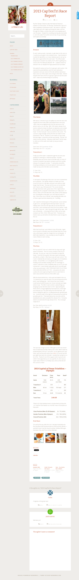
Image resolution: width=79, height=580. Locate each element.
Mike (56, 20)
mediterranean (13, 161)
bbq (11, 116)
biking (11, 120)
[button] (39, 438)
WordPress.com (56, 575)
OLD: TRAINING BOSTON (16, 69)
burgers (11, 127)
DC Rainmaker (13, 87)
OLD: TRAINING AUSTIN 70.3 (17, 67)
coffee (11, 131)
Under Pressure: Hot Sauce (48, 468)
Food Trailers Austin (14, 91)
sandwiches (12, 180)
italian (11, 158)
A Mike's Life (17, 27)
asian (11, 108)
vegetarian (12, 199)
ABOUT (11, 46)
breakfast (12, 124)
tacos (11, 192)
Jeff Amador (12, 98)
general (11, 150)
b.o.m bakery (13, 83)
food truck (12, 146)
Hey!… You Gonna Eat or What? (60, 468)
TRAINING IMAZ (14, 55)
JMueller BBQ (36, 467)
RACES (11, 73)
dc (10, 135)
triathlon (12, 196)
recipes (11, 173)
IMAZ (54, 353)
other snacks (13, 165)
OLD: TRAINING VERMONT (17, 64)
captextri (37, 477)
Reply (41, 505)
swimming (12, 188)
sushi (11, 184)
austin (11, 112)
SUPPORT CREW (13, 49)
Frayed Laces (13, 95)
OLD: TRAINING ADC (15, 58)
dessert (11, 139)
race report (46, 477)
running (11, 177)
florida (11, 143)
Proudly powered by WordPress (28, 575)
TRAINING (12, 53)
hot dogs (12, 154)
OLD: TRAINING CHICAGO (16, 61)
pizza (11, 169)
